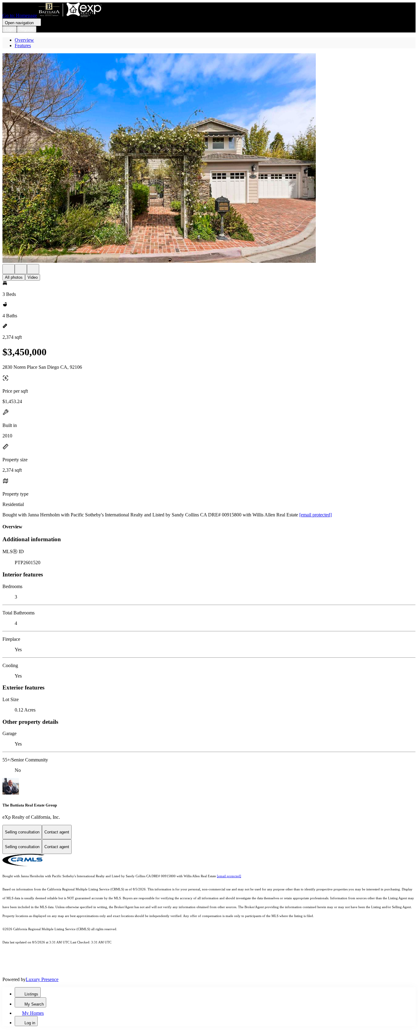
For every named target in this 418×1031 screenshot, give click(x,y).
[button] (209, 158)
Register (26, 29)
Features (23, 45)
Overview (24, 40)
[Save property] (21, 269)
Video (33, 277)
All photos (14, 277)
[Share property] (33, 269)
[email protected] (315, 514)
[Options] (8, 269)
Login (9, 29)
